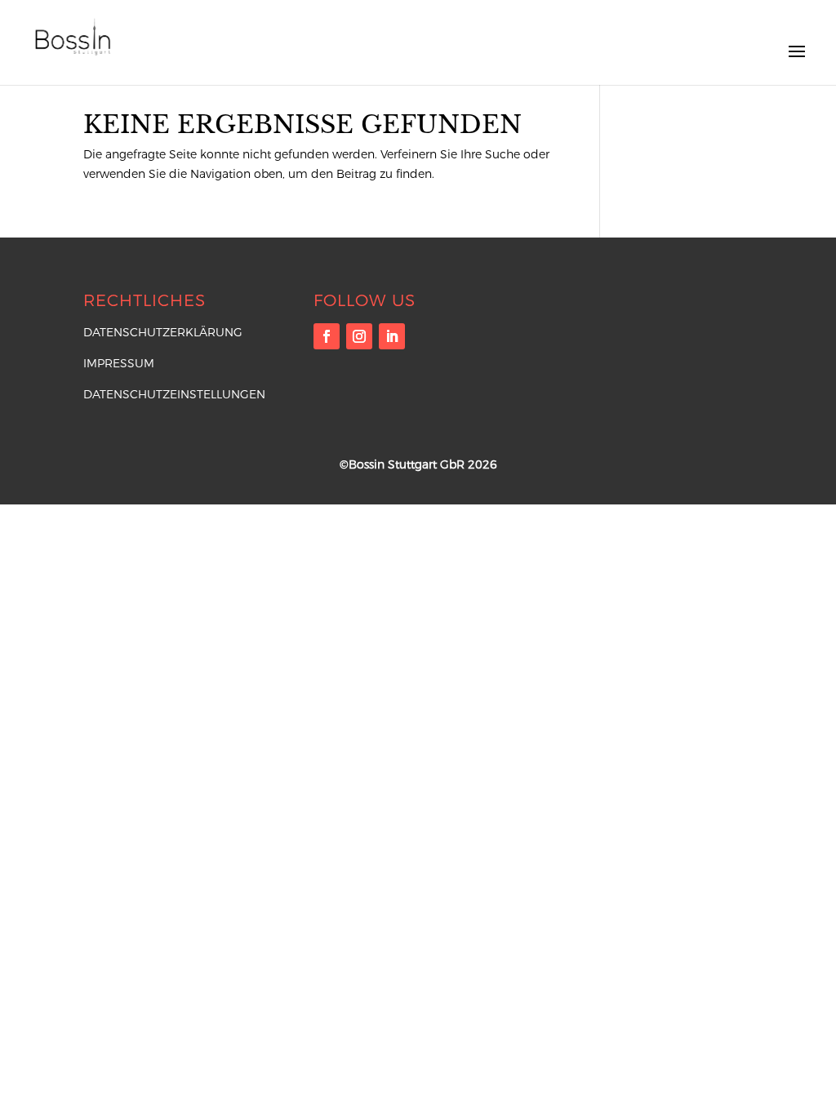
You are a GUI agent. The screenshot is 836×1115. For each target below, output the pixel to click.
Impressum (118, 363)
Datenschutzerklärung (162, 332)
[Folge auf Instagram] (359, 336)
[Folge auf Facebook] (327, 336)
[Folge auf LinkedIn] (392, 336)
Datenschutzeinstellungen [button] (174, 394)
